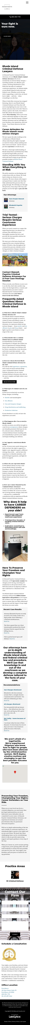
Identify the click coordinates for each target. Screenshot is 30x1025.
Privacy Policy (15, 1021)
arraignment (14, 427)
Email (4, 913)
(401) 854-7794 (15, 17)
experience (16, 366)
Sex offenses (9, 401)
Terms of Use (7, 1021)
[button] (15, 772)
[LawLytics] (15, 1016)
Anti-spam (23, 1021)
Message (5, 919)
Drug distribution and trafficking (15, 407)
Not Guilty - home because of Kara (14, 719)
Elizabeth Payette (15, 205)
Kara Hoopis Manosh (16, 199)
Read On (6, 621)
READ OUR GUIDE (9, 382)
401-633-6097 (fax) (7, 996)
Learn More (7, 36)
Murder (7, 397)
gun (10, 328)
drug (16, 328)
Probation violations (11, 410)
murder (19, 326)
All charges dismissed (12, 704)
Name (3, 899)
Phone (4, 906)
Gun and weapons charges (13, 404)
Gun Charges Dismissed (12, 690)
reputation (23, 366)
